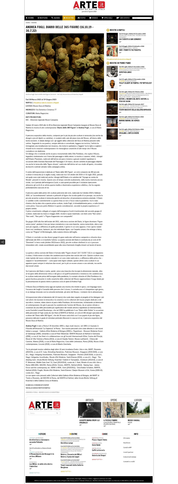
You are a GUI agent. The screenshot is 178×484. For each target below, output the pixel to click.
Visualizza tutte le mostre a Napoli (46, 103)
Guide (57, 18)
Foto (82, 18)
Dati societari (70, 478)
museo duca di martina (49, 392)
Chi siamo (126, 438)
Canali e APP (127, 447)
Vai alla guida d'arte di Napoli (38, 388)
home (28, 22)
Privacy (84, 478)
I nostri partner (128, 452)
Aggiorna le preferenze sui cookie (102, 478)
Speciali (108, 18)
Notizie (44, 18)
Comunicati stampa (129, 457)
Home (31, 18)
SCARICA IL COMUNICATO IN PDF (37, 385)
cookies (90, 478)
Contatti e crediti (129, 461)
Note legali (78, 478)
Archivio (125, 18)
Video (95, 18)
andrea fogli (32, 392)
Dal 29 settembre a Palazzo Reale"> (41, 452)
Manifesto (126, 443)
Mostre (70, 18)
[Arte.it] (89, 5)
